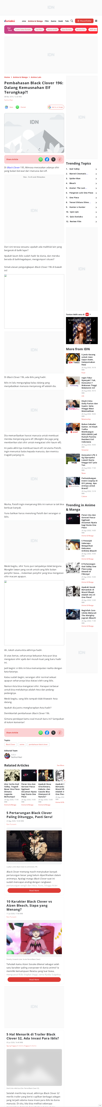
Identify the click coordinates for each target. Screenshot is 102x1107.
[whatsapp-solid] (41, 159)
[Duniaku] (9, 21)
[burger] (96, 20)
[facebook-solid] (47, 159)
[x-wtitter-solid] (53, 159)
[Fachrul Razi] (7, 756)
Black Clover (13, 167)
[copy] (60, 159)
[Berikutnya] (64, 780)
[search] (71, 20)
